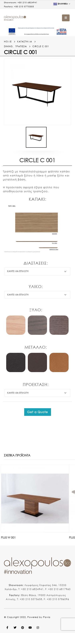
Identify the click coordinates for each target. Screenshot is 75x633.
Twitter (15, 628)
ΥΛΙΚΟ (35, 286)
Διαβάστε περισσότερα (62, 471)
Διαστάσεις (35, 263)
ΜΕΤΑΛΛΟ (35, 347)
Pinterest (23, 628)
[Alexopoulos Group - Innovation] (15, 18)
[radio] (16, 325)
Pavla (46, 617)
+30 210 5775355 (24, 6)
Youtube (30, 628)
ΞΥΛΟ (35, 309)
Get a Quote (37, 412)
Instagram (38, 628)
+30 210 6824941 (27, 2)
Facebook (7, 628)
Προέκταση (35, 384)
